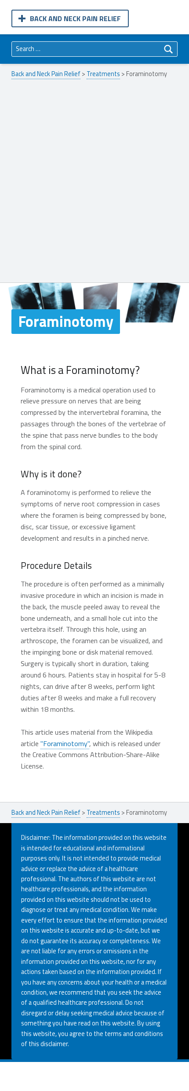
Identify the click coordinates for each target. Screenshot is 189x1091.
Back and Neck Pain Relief (75, 18)
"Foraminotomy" (64, 743)
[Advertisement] (94, 183)
